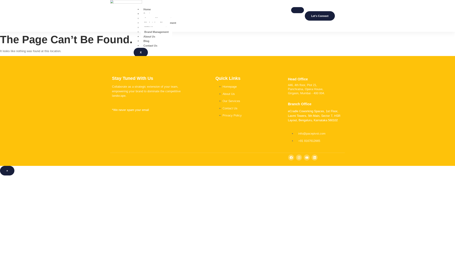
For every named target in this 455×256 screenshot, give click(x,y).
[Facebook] (291, 157)
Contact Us (150, 45)
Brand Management (156, 31)
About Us (149, 36)
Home (147, 9)
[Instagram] (299, 157)
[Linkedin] (315, 157)
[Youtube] (307, 157)
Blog (146, 40)
